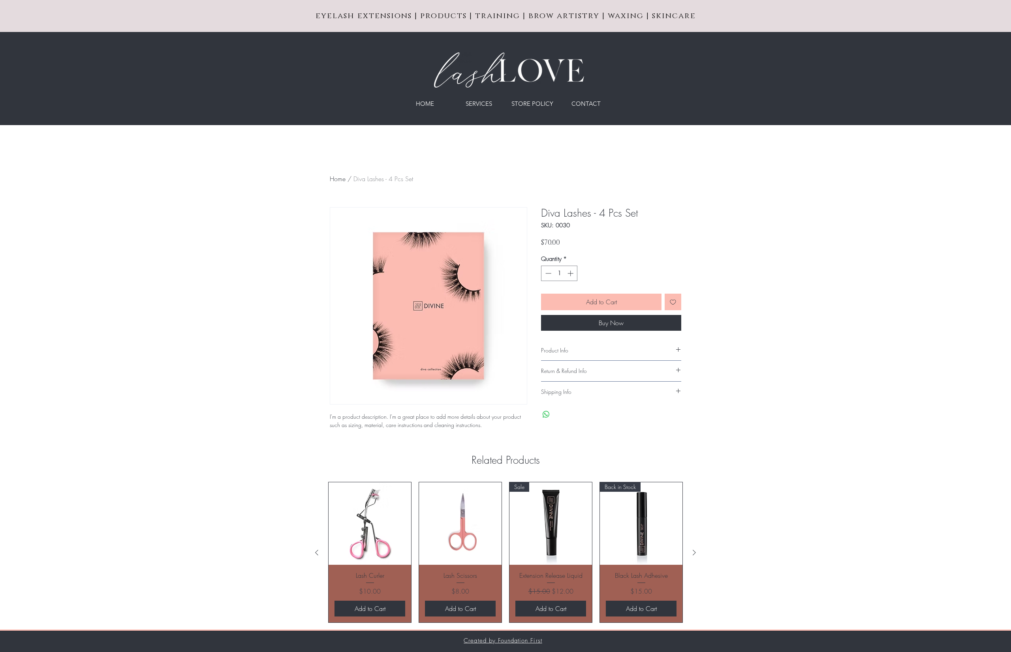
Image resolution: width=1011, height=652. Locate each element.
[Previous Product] (316, 552)
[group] (505, 552)
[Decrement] (547, 273)
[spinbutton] (559, 273)
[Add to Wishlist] (673, 302)
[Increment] (571, 273)
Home (338, 178)
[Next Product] (694, 552)
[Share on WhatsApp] (546, 414)
